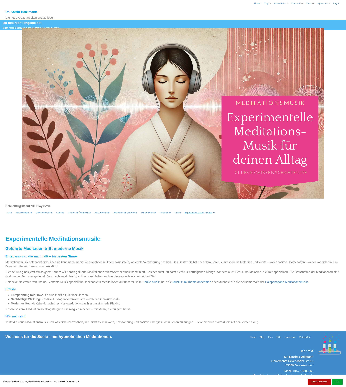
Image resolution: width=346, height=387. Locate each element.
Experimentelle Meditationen (198, 213)
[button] (270, 3)
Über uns (295, 3)
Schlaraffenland (148, 213)
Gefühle (60, 213)
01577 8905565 (303, 371)
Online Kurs (280, 3)
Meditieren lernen (44, 213)
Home (257, 3)
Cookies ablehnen (319, 382)
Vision (178, 213)
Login (336, 3)
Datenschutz (305, 337)
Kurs (270, 337)
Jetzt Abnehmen (102, 213)
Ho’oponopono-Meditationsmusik (286, 282)
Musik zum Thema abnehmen (192, 282)
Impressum (322, 3)
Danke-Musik (151, 282)
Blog (266, 3)
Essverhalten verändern (125, 213)
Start (9, 213)
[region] (173, 381)
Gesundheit (165, 213)
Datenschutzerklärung (89, 382)
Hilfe (279, 337)
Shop (308, 3)
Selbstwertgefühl (24, 213)
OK (337, 382)
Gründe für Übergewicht (79, 213)
